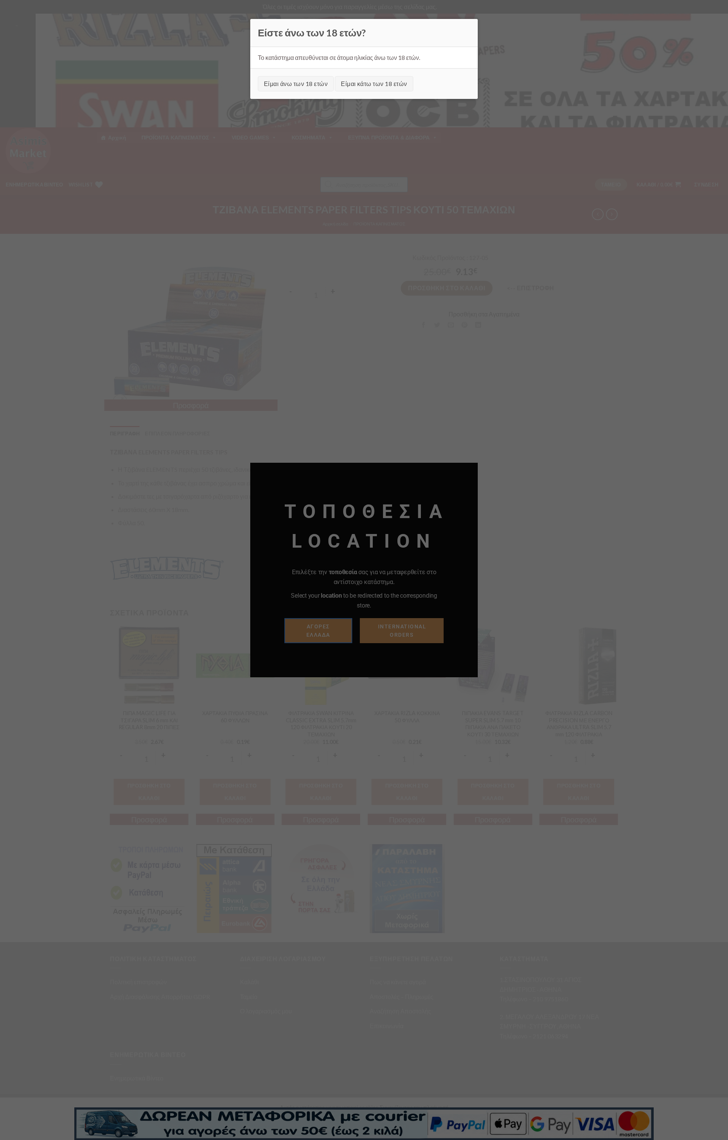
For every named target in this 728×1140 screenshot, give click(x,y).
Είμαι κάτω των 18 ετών (374, 83)
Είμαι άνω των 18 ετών (296, 83)
